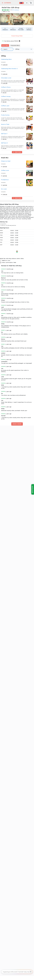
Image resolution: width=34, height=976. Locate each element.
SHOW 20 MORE (17, 424)
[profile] (26, 2)
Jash (2, 307)
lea (2, 332)
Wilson (3, 300)
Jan (2, 291)
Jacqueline (4, 361)
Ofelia (3, 323)
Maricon (3, 278)
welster (3, 353)
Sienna (3, 339)
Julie (2, 376)
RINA (2, 385)
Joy (2, 271)
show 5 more (18, 198)
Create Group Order (17, 35)
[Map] (17, 253)
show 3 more (18, 152)
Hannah (3, 415)
